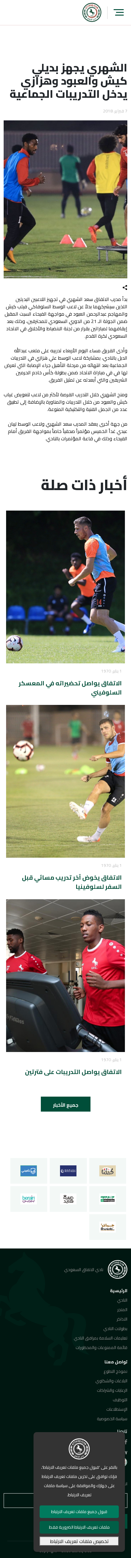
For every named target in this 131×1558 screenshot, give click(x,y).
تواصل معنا (115, 1362)
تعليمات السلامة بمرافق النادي (100, 1338)
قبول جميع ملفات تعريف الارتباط (79, 1512)
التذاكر (122, 1319)
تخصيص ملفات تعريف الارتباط (79, 1541)
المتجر (122, 1310)
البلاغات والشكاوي (111, 1381)
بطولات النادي (115, 1329)
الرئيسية (118, 1291)
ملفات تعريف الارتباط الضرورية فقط (79, 1527)
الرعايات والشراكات (112, 1390)
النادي (122, 1300)
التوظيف (120, 1400)
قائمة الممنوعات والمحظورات (101, 1347)
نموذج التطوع (115, 1371)
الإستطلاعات (116, 1409)
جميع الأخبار (65, 1104)
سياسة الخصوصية (112, 1419)
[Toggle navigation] (118, 12)
